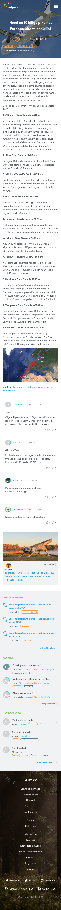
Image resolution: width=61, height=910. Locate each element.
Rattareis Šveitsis (21, 732)
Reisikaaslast (19, 748)
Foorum (30, 820)
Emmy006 (50, 669)
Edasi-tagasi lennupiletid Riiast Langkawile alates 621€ (32, 634)
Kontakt (30, 839)
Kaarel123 (25, 736)
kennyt (46, 683)
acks (15, 442)
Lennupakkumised (30, 788)
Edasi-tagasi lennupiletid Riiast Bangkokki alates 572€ (31, 620)
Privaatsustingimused (30, 851)
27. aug (15, 752)
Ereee (23, 723)
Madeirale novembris (23, 720)
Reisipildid (30, 806)
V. (22, 752)
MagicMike (18, 404)
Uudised (30, 800)
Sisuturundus (30, 812)
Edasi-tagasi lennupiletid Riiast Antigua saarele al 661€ (30, 606)
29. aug (15, 723)
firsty (47, 696)
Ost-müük (30, 826)
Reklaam (30, 857)
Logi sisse (30, 863)
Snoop (16, 480)
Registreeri (30, 869)
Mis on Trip (30, 834)
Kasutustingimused (30, 845)
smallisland (18, 509)
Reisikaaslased (30, 794)
